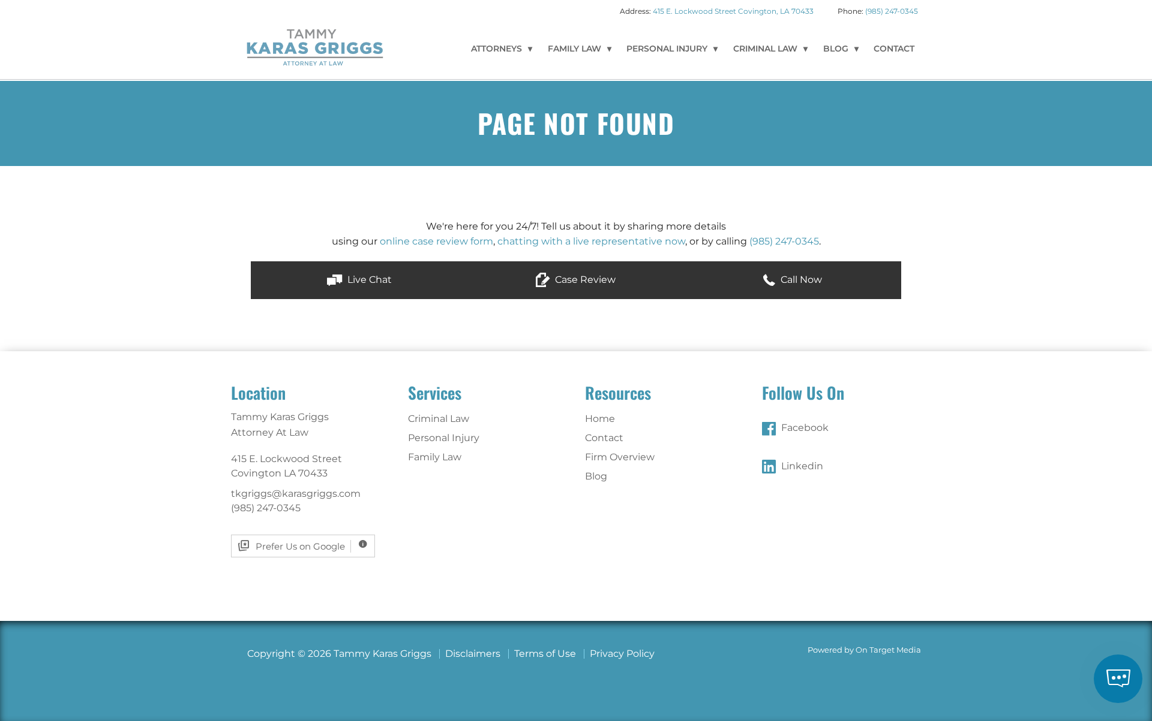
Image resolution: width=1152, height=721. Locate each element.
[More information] (362, 546)
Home (600, 418)
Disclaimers (472, 653)
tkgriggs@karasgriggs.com (296, 493)
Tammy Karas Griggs (315, 47)
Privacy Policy (622, 653)
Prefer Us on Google (300, 546)
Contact (894, 48)
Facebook (805, 427)
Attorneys (496, 48)
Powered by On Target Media (864, 649)
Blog (835, 48)
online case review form (436, 241)
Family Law (574, 48)
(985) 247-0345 (891, 11)
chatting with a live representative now (591, 241)
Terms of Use (545, 653)
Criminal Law (765, 48)
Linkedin (802, 466)
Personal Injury (666, 48)
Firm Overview (620, 457)
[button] (359, 280)
